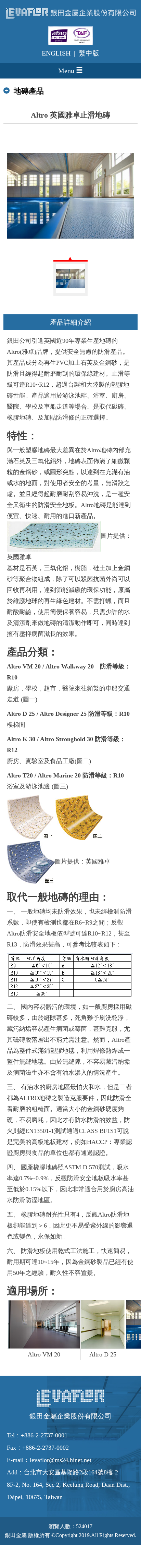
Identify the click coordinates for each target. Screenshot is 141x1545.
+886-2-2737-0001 (44, 1435)
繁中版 (89, 53)
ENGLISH (56, 53)
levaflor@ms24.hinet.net (60, 1460)
